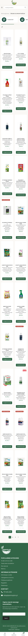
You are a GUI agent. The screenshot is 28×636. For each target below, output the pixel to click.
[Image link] (6, 550)
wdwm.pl (17, 629)
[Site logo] (14, 2)
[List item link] (14, 561)
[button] (7, 67)
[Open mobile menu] (1, 7)
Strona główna (5, 13)
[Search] (25, 7)
